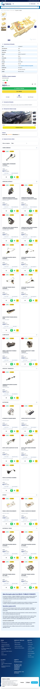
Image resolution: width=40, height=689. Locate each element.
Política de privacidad (31, 653)
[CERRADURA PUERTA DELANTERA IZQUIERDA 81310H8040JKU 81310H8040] (29, 191)
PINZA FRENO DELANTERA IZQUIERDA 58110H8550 (28, 545)
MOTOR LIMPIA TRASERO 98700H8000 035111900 (28, 448)
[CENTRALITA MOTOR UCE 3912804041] (29, 412)
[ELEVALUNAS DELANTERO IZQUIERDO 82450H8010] (29, 251)
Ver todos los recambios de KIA (8, 620)
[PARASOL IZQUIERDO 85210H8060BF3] (29, 504)
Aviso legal (29, 655)
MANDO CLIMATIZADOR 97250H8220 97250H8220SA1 (9, 351)
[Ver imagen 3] (34, 119)
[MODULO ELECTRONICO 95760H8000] (10, 471)
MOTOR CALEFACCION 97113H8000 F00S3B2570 (28, 351)
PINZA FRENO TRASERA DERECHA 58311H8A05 (8, 575)
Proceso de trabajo (31, 651)
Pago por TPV (30, 649)
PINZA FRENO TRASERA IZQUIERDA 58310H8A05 (28, 575)
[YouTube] (5, 0)
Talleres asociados (17, 644)
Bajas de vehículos (17, 642)
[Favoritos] (35, 84)
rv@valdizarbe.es (16, 669)
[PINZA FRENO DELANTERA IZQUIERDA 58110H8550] (29, 538)
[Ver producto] (6, 177)
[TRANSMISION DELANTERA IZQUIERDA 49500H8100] (10, 378)
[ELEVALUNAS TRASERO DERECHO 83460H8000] (10, 281)
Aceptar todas (34, 682)
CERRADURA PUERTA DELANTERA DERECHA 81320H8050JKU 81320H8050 (9, 198)
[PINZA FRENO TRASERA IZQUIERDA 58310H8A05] (29, 568)
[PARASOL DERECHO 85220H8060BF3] (10, 504)
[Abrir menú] (13, 4)
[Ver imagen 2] (34, 116)
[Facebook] (1, 0)
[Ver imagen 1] (34, 112)
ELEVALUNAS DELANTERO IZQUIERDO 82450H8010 (28, 258)
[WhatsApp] (11, 177)
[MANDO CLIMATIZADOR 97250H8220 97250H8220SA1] (10, 344)
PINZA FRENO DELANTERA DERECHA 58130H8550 (9, 545)
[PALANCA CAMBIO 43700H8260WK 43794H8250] (10, 157)
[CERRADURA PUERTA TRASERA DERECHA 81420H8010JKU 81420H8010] (10, 221)
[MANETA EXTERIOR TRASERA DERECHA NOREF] (10, 310)
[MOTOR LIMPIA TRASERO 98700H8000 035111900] (29, 441)
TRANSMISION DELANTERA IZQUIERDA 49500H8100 (9, 385)
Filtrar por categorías (6, 143)
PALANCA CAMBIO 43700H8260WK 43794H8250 (9, 164)
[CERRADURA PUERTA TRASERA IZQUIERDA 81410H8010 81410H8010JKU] (29, 221)
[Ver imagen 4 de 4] (3, 29)
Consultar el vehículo (19, 127)
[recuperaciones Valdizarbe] (6, 3)
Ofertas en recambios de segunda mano (6, 664)
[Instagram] (2, 0)
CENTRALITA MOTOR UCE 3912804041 (28, 418)
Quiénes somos (30, 644)
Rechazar (22, 682)
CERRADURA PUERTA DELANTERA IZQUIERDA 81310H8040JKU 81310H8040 (29, 198)
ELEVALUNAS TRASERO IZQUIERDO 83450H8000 (27, 288)
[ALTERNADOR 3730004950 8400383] (10, 412)
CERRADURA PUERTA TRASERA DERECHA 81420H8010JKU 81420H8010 (10, 228)
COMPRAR (20, 91)
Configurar (28, 682)
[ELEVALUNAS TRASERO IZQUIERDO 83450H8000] (29, 281)
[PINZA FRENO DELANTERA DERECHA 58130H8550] (10, 538)
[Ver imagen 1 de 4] (3, 14)
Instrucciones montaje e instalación (6, 651)
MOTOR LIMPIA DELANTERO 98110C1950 (10, 447)
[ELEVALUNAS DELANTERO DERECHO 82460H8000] (10, 251)
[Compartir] (32, 84)
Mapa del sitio (30, 642)
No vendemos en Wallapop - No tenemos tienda (6, 649)
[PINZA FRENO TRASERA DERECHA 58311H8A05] (10, 568)
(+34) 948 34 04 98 (17, 666)
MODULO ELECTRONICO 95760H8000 (9, 477)
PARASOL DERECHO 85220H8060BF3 (9, 511)
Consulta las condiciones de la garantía (26, 65)
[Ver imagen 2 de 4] (3, 19)
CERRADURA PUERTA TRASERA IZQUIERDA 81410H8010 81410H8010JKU (29, 228)
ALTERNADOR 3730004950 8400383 (9, 418)
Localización (30, 646)
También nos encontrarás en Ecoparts (5, 646)
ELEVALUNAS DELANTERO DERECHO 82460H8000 (9, 258)
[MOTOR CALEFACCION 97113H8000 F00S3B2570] (29, 344)
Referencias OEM (4, 654)
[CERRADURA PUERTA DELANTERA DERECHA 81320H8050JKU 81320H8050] (10, 191)
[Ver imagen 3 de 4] (3, 24)
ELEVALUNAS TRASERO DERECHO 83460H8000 (8, 288)
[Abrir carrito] (38, 4)
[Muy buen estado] (7, 80)
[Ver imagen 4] (34, 122)
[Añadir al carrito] (17, 177)
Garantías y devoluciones (18, 646)
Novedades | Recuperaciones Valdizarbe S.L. (5, 666)
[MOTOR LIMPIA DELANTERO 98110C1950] (10, 441)
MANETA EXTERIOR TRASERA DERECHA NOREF (9, 318)
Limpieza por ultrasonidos (5, 644)
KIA (35, 125)
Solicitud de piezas (4, 642)
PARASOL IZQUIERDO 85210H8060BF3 (28, 511)
